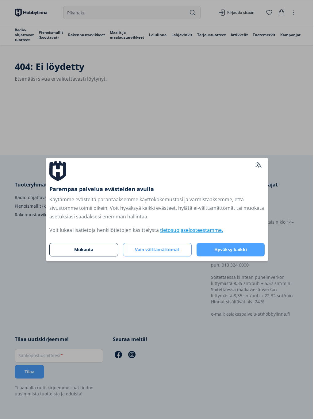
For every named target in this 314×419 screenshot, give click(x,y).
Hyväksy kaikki (230, 249)
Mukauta (83, 249)
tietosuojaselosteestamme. (191, 230)
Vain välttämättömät (157, 249)
